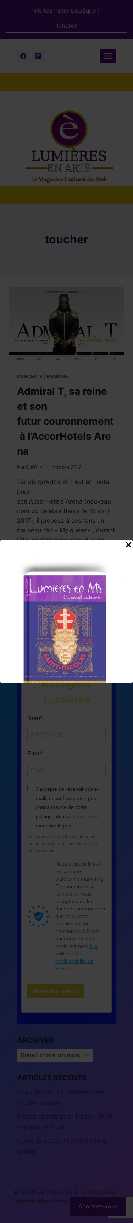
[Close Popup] (128, 546)
